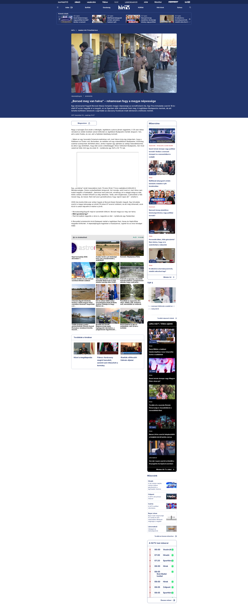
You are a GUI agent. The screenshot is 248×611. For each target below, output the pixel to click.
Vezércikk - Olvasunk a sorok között (161, 145)
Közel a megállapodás (83, 357)
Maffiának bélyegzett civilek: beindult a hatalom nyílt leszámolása (114, 21)
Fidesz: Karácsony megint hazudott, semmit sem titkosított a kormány (107, 361)
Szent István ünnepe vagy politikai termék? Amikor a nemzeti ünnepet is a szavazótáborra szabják (81, 23)
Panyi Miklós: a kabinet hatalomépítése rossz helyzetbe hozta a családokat (161, 351)
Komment (152, 207)
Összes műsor (166, 600)
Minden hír (167, 277)
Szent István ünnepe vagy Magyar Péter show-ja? (162, 379)
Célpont (151, 494)
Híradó (150, 481)
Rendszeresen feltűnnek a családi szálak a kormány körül (161, 307)
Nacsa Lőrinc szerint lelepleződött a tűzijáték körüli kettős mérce (162, 435)
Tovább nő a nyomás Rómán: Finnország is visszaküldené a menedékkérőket (160, 407)
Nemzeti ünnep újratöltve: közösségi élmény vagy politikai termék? (148, 21)
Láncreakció (153, 457)
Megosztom (82, 123)
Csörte (150, 504)
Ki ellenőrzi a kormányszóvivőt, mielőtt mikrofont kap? (183, 20)
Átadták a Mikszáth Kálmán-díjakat (129, 358)
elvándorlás (88, 96)
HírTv (73, 30)
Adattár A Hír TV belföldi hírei (88, 30)
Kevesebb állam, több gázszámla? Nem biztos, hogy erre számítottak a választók (162, 242)
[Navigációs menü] (58, 7)
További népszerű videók (165, 318)
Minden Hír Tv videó (164, 469)
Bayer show (152, 513)
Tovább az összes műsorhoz (164, 536)
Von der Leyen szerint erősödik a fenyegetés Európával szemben (161, 462)
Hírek (150, 177)
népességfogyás (76, 96)
